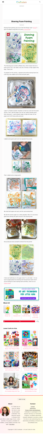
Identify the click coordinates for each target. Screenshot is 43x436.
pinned (34, 27)
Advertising (33, 408)
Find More (11, 424)
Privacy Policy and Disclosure (32, 410)
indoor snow (7, 283)
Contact (33, 406)
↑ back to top (21, 399)
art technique (26, 29)
